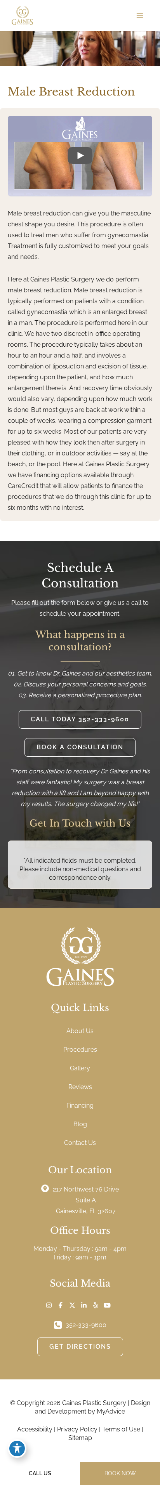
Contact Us (80, 1142)
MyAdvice (111, 1411)
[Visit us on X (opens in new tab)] (72, 1305)
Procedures (80, 1049)
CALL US (40, 1473)
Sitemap (80, 1438)
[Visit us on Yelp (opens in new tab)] (95, 1305)
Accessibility (34, 1429)
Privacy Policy (77, 1429)
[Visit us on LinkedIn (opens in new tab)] (84, 1305)
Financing (80, 1105)
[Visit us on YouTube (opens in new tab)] (107, 1305)
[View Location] (47, 1188)
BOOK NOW (120, 1473)
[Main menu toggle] (139, 15)
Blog (80, 1124)
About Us (80, 1031)
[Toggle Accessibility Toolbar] (17, 1448)
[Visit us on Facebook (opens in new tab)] (60, 1305)
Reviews (80, 1087)
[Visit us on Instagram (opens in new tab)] (49, 1305)
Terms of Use (121, 1429)
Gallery (80, 1068)
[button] (80, 719)
